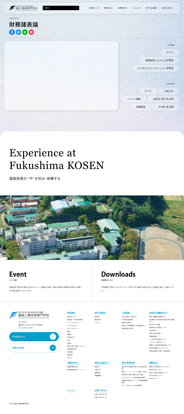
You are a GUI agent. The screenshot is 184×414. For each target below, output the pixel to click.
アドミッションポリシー (73, 322)
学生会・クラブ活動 (154, 324)
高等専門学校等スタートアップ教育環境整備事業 (134, 381)
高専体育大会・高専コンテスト (158, 327)
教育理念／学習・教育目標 (75, 319)
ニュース (71, 390)
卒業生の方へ (73, 363)
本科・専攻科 (100, 313)
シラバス (96, 322)
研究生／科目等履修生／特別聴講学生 (133, 325)
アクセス (69, 357)
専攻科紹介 (97, 319)
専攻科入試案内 (126, 322)
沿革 (68, 340)
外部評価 (70, 352)
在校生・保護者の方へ (158, 313)
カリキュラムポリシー (73, 328)
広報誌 (69, 343)
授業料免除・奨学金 (127, 328)
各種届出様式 (153, 336)
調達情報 (97, 372)
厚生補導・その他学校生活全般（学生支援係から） (162, 320)
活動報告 (141, 107)
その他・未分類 (166, 107)
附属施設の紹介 (72, 349)
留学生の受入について (156, 369)
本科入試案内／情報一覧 (129, 316)
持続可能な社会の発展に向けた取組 (132, 374)
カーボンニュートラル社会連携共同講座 (133, 377)
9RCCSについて (153, 378)
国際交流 (153, 363)
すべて (170, 52)
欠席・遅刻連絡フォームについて (158, 348)
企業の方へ (97, 369)
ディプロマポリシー (72, 325)
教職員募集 (97, 375)
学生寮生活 (152, 330)
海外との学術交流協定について (158, 372)
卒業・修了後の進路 (155, 333)
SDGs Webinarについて (156, 375)
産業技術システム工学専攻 (159, 60)
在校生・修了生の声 (163, 99)
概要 (68, 331)
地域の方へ (97, 366)
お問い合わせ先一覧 (100, 394)
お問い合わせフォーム (100, 397)
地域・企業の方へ (102, 363)
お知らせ (169, 91)
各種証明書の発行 (72, 366)
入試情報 (126, 313)
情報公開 (70, 355)
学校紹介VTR (71, 337)
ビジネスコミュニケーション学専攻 (156, 68)
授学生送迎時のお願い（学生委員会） (160, 351)
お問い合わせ (100, 390)
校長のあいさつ (71, 316)
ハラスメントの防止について (157, 342)
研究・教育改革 (128, 363)
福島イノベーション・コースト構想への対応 (134, 371)
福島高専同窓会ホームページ (75, 369)
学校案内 (71, 313)
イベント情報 (134, 99)
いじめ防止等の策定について (157, 339)
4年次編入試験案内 (127, 319)
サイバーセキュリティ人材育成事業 (132, 385)
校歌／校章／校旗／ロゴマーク (76, 346)
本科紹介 (97, 316)
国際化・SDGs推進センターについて (159, 366)
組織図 (69, 334)
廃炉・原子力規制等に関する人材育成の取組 (134, 367)
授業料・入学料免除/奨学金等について (160, 345)
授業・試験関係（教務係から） (157, 316)
